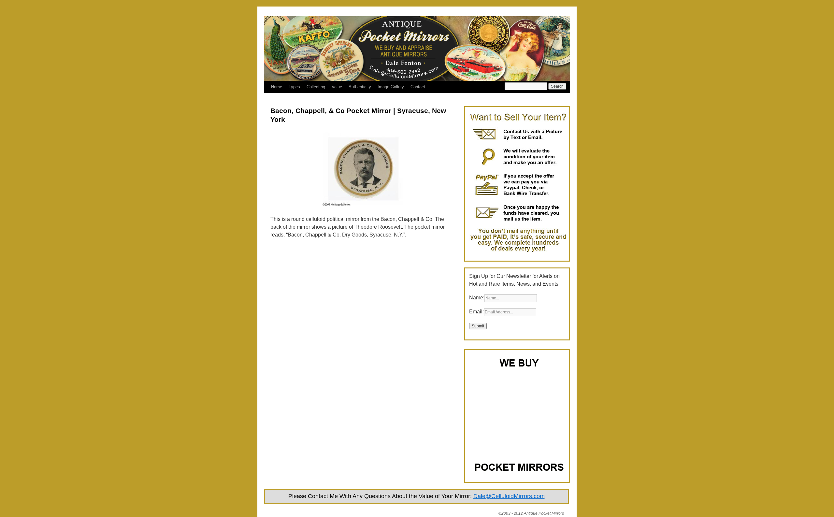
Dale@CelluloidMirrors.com (509, 496)
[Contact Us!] (518, 252)
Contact (417, 86)
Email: (476, 311)
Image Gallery (391, 86)
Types (294, 86)
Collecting (316, 86)
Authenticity (360, 86)
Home (276, 86)
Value (337, 86)
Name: (476, 297)
